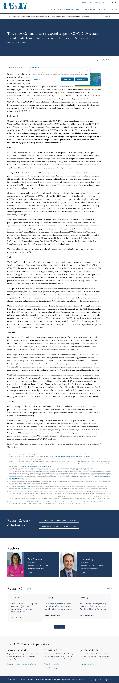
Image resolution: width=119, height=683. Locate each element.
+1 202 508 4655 (45, 565)
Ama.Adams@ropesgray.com (36, 568)
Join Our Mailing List (97, 3)
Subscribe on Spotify (29, 664)
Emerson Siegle (33, 67)
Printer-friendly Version (105, 60)
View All (109, 588)
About (45, 9)
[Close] (88, 70)
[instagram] (109, 2)
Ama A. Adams (21, 67)
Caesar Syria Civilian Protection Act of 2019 (21, 486)
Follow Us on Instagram (51, 668)
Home (9, 16)
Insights (78, 9)
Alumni (30, 679)
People (52, 9)
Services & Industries (65, 9)
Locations (101, 9)
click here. (85, 74)
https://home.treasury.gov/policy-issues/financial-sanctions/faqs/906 (38, 466)
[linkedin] (112, 2)
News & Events (89, 9)
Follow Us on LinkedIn (51, 664)
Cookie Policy (39, 679)
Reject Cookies (67, 79)
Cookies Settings (37, 79)
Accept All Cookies (81, 79)
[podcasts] (115, 2)
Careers (110, 9)
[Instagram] (8, 679)
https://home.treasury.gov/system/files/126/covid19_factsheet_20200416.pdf (72, 456)
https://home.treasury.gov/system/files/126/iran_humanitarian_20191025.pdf (88, 458)
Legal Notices (65, 679)
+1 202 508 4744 (98, 565)
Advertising (22, 679)
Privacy (74, 679)
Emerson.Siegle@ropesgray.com (89, 568)
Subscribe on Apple (13, 664)
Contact (83, 3)
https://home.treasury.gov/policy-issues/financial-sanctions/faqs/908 (72, 468)
